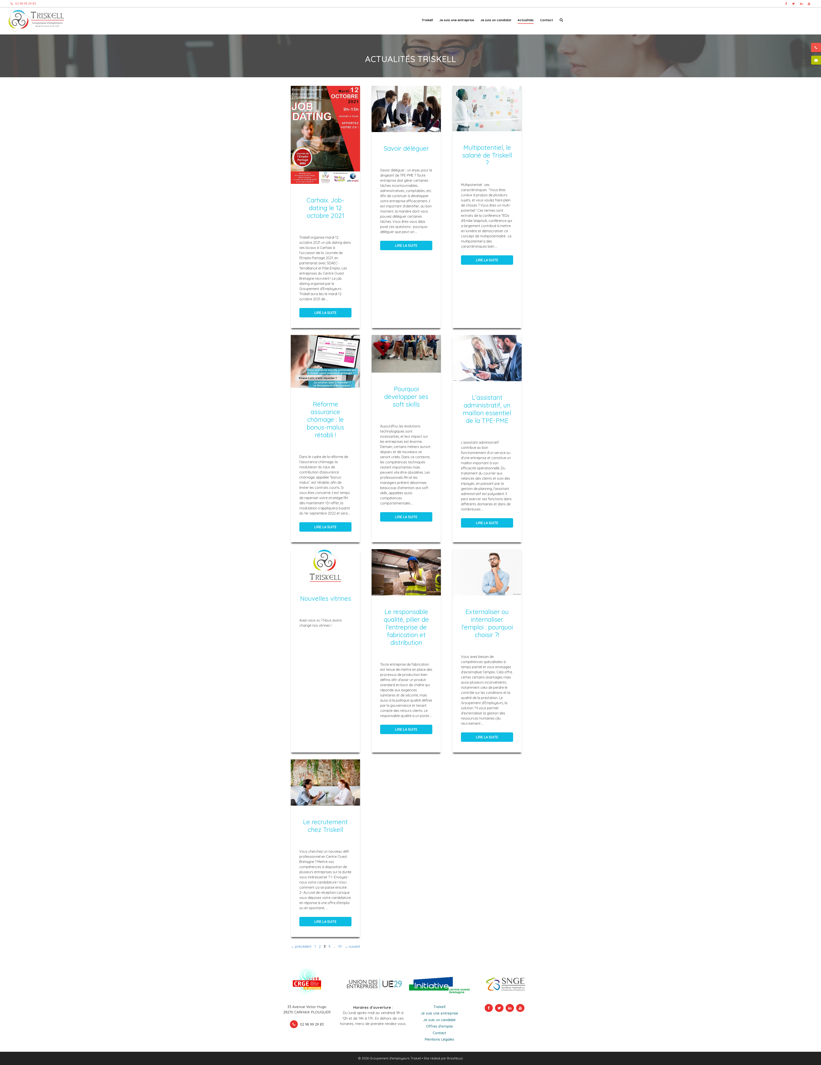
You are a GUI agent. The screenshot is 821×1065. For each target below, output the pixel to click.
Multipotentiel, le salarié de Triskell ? (487, 155)
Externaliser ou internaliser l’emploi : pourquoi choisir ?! (487, 623)
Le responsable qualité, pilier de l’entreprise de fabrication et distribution (406, 627)
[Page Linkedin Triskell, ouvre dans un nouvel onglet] (801, 4)
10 (340, 946)
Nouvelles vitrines (325, 598)
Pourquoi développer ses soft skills (406, 396)
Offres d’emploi (439, 1026)
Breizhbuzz (455, 1058)
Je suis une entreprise (439, 1013)
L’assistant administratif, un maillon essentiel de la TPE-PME (487, 409)
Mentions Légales (439, 1039)
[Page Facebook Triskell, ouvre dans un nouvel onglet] (786, 4)
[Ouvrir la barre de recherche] (561, 21)
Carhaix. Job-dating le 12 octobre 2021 (325, 208)
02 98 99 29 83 (25, 4)
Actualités (526, 20)
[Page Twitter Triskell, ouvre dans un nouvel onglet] (793, 4)
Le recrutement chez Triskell (325, 826)
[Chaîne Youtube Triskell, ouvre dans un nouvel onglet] (809, 4)
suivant (352, 946)
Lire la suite (325, 313)
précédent (301, 946)
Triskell (439, 1006)
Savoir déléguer (406, 148)
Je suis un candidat (439, 1019)
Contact (546, 20)
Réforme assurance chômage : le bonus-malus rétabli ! (325, 419)
